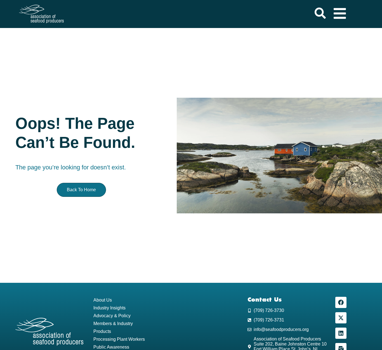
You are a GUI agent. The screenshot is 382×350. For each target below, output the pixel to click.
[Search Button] (320, 14)
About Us (102, 300)
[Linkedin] (340, 333)
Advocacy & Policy (112, 315)
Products (102, 331)
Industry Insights (109, 307)
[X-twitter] (340, 317)
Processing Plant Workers (119, 339)
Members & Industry (113, 323)
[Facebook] (340, 302)
